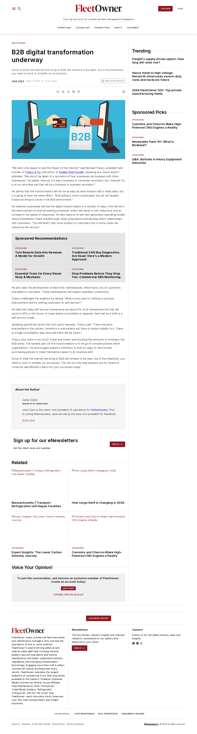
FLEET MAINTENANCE (85, 714)
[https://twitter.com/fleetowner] (141, 643)
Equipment (133, 28)
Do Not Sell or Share (41, 724)
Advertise (26, 724)
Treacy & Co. (33, 172)
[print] (123, 91)
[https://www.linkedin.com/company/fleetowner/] (137, 643)
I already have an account (68, 594)
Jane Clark (18, 81)
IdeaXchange (18, 43)
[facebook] (58, 91)
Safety (119, 28)
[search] (19, 9)
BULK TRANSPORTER (108, 714)
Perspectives (102, 28)
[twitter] (68, 91)
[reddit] (73, 91)
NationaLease (99, 409)
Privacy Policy (58, 724)
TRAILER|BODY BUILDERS (132, 714)
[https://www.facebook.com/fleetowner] (133, 643)
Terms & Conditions (75, 724)
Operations (64, 28)
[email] (78, 91)
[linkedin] (63, 91)
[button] (14, 9)
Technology (83, 28)
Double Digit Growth (71, 172)
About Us (16, 724)
